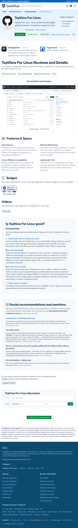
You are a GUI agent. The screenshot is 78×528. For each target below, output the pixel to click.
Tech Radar (44, 478)
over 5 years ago (25, 365)
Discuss (30, 468)
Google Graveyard (47, 494)
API (42, 468)
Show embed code (9, 194)
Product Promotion (9, 468)
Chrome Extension (9, 484)
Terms (26, 520)
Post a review (40, 30)
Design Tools (33, 509)
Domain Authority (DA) (17, 267)
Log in (7, 404)
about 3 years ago (12, 325)
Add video (6, 211)
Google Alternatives (47, 484)
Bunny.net (45, 520)
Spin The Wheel (68, 520)
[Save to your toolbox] (7, 27)
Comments (66, 24)
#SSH (54, 74)
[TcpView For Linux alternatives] (7, 21)
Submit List (6, 494)
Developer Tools (20, 509)
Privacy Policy (16, 520)
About (37, 468)
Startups (26, 1)
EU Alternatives (45, 501)
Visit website (20, 34)
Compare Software (9, 481)
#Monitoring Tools (9, 74)
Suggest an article (9, 383)
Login (74, 1)
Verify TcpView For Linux (60, 34)
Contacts (22, 468)
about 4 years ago (34, 341)
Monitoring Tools (26, 515)
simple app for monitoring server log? (20, 318)
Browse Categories (9, 478)
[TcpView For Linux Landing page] (39, 106)
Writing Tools (67, 512)
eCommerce (52, 512)
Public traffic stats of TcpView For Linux (23, 239)
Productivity (21, 512)
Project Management (10, 515)
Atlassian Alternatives (48, 488)
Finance (37, 515)
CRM (4, 512)
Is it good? (66, 26)
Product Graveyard (47, 491)
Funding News (7, 491)
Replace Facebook (47, 481)
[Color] (4, 191)
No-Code (9, 509)
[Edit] (74, 34)
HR (59, 512)
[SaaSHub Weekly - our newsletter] (67, 6)
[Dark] (14, 191)
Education (45, 515)
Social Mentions (68, 21)
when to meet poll (18, 524)
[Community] (71, 6)
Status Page (45, 34)
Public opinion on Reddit (17, 283)
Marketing (32, 512)
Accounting (41, 512)
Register (68, 1)
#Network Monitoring (42, 74)
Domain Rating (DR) (15, 250)
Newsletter (6, 497)
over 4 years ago (45, 355)
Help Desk (12, 512)
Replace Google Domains (49, 497)
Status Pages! (7, 488)
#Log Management (25, 74)
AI (3, 509)
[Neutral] (9, 191)
